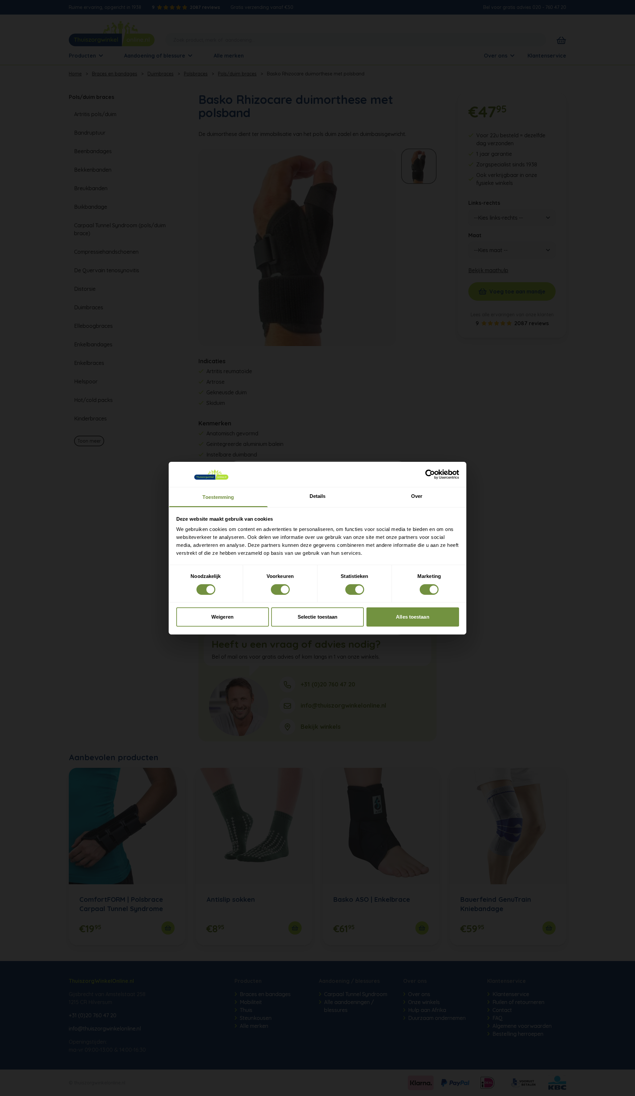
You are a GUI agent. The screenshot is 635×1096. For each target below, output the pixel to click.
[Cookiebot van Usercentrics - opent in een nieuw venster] (430, 474)
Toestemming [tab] (218, 497)
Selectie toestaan (318, 617)
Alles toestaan (412, 617)
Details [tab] (318, 496)
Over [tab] (416, 496)
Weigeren (222, 617)
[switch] (280, 589)
